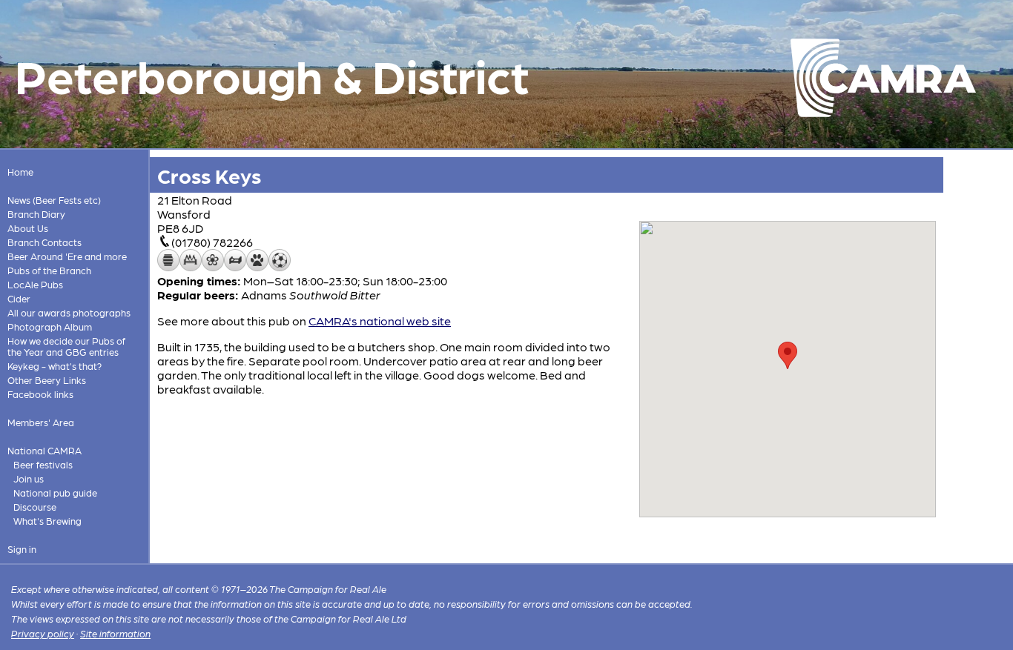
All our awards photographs (69, 312)
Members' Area (40, 422)
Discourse (34, 506)
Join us (28, 478)
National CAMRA (44, 450)
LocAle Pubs (35, 284)
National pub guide (55, 492)
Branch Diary (36, 213)
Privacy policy (42, 633)
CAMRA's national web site (379, 321)
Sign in (21, 548)
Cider (18, 298)
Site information (115, 633)
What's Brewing (47, 520)
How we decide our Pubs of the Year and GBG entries (66, 346)
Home (20, 171)
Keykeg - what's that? (54, 365)
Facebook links (40, 393)
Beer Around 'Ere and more (67, 256)
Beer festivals (43, 464)
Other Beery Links (46, 379)
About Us (27, 227)
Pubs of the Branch (49, 270)
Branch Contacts (44, 242)
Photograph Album (49, 326)
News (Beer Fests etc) (54, 199)
